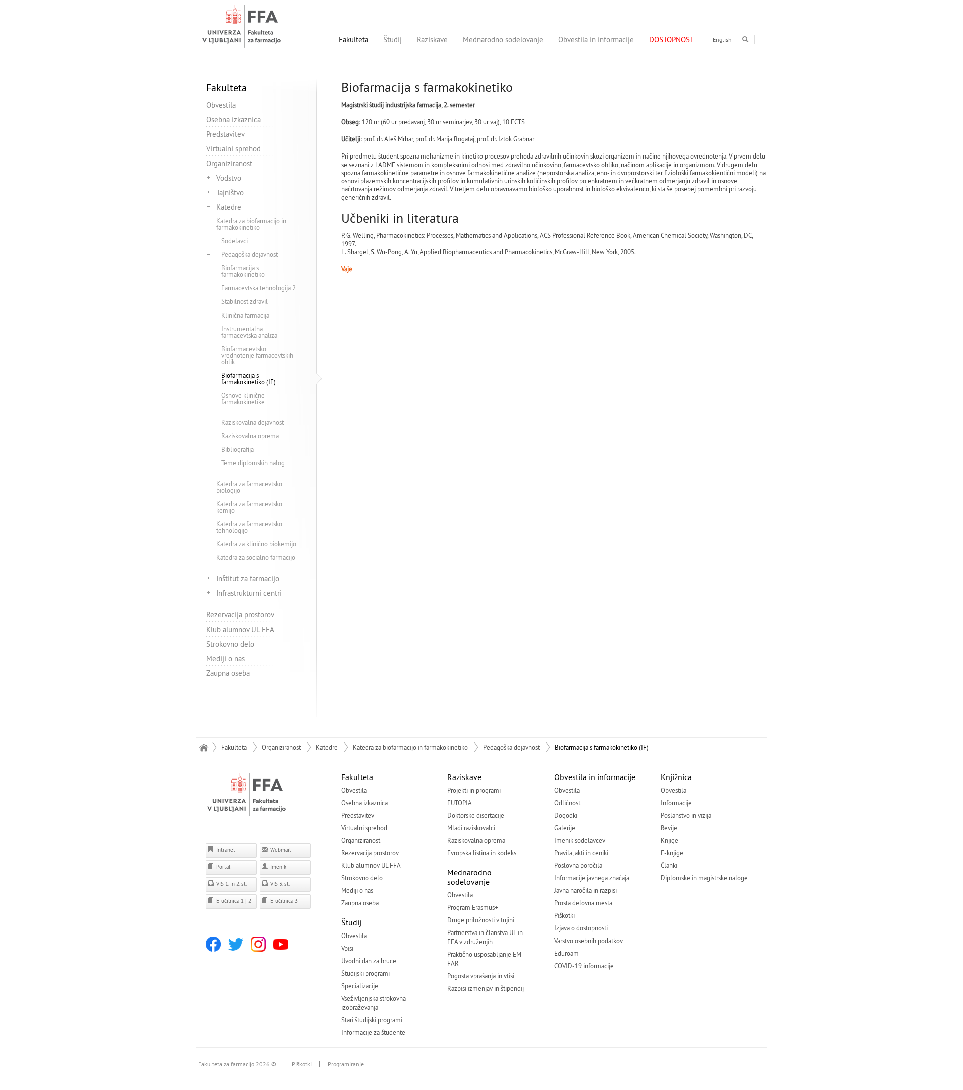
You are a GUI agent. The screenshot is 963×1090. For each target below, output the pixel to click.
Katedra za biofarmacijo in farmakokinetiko (251, 224)
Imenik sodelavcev (579, 840)
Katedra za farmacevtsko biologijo (249, 487)
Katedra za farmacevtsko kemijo (249, 507)
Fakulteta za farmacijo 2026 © (237, 1064)
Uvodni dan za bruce (368, 961)
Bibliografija (237, 449)
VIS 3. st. (279, 883)
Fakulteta (353, 39)
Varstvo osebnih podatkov (588, 941)
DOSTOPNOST (671, 39)
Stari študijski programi (371, 1020)
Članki (669, 865)
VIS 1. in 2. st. (231, 883)
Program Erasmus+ (472, 907)
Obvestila (221, 105)
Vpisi (347, 948)
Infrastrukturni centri (249, 593)
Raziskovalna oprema (250, 436)
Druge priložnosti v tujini (480, 920)
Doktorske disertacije (475, 815)
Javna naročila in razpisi (585, 890)
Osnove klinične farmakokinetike (243, 398)
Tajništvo (230, 192)
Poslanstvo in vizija (686, 815)
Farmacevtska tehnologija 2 (258, 288)
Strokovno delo (230, 644)
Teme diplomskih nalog (253, 463)
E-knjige (672, 853)
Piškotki (564, 915)
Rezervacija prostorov (240, 614)
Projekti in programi (474, 790)
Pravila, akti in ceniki (581, 853)
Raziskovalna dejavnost (252, 422)
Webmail (280, 849)
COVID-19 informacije (584, 966)
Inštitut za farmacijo (247, 578)
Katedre (228, 207)
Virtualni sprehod (233, 148)
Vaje (346, 269)
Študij (392, 39)
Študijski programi (365, 973)
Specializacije (359, 986)
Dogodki (565, 815)
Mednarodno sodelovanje (503, 39)
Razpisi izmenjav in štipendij (485, 988)
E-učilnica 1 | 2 (233, 900)
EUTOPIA (459, 803)
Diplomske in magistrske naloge (704, 878)
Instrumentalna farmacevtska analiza (249, 332)
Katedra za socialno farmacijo (255, 557)
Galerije (564, 828)
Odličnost (567, 803)
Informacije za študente (373, 1032)
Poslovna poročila (578, 865)
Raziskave (432, 39)
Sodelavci (234, 241)
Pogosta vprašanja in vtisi (480, 976)
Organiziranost (229, 163)
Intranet (225, 849)
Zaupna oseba (228, 673)
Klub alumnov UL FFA (240, 629)
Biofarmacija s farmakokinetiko (243, 271)
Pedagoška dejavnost (249, 254)
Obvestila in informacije (596, 39)
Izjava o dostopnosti (581, 928)
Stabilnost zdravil (244, 301)
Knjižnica (676, 777)
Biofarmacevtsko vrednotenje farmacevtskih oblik (257, 355)
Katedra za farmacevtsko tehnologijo (249, 527)
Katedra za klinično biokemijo (256, 544)
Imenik (277, 866)
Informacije (676, 803)
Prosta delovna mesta (583, 903)
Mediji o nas (225, 658)
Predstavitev (225, 134)
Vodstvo (228, 178)
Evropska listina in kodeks (481, 853)
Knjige (669, 840)
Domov (203, 747)
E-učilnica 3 (283, 900)
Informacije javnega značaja (591, 878)
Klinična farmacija (245, 315)
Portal (222, 866)
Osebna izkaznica (233, 119)
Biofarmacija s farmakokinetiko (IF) (248, 378)
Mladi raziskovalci (471, 828)
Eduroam (566, 953)
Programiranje (346, 1064)
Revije (669, 828)
